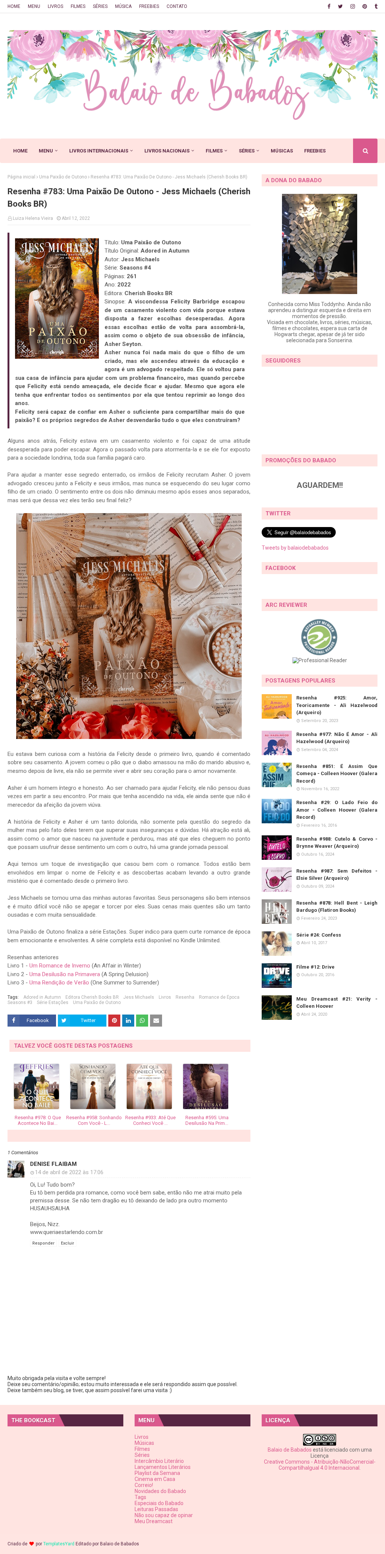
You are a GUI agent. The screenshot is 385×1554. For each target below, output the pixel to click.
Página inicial (21, 177)
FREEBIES (149, 6)
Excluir (67, 1243)
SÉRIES (100, 6)
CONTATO (177, 6)
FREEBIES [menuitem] (315, 151)
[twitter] (340, 6)
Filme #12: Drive (315, 967)
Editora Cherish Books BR (92, 997)
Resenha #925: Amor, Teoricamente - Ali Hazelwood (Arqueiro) (336, 705)
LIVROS (55, 6)
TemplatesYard (58, 1543)
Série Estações (52, 1002)
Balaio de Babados (290, 1450)
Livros (165, 997)
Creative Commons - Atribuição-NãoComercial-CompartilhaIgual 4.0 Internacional (320, 1465)
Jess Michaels (138, 997)
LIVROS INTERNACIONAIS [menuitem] (98, 151)
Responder (43, 1243)
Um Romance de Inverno (59, 965)
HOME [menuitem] (20, 151)
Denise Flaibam (53, 1164)
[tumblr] (375, 6)
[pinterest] (365, 6)
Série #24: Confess (318, 935)
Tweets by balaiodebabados (295, 548)
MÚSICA (123, 6)
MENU (34, 6)
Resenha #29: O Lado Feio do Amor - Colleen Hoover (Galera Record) (336, 810)
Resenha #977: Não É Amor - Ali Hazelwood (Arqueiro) (336, 738)
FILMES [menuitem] (214, 151)
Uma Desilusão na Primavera (64, 974)
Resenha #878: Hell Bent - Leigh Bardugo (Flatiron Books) (336, 906)
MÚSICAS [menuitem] (282, 151)
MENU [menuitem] (46, 151)
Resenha (185, 997)
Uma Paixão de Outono (63, 177)
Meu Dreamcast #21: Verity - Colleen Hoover (336, 1002)
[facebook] (329, 6)
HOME (14, 6)
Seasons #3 (20, 1002)
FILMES (78, 6)
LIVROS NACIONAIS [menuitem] (166, 151)
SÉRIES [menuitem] (247, 151)
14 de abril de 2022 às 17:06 (69, 1172)
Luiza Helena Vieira (33, 218)
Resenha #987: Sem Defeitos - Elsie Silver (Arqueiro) (336, 874)
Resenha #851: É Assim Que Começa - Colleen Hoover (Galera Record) (336, 773)
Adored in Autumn (42, 997)
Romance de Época (219, 997)
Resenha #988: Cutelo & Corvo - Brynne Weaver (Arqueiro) (336, 842)
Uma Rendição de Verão (59, 982)
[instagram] (353, 6)
